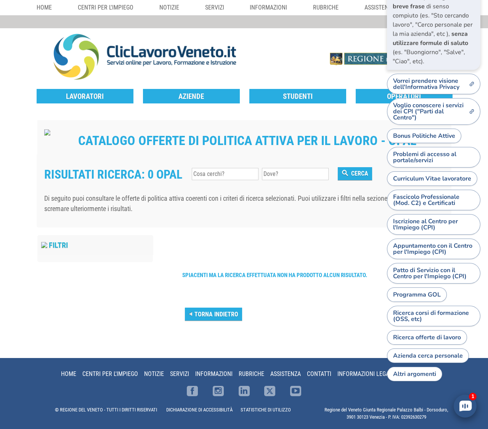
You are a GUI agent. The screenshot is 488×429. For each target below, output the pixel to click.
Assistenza (285, 373)
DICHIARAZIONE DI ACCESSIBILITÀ (199, 410)
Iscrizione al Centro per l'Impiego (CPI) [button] (425, 224)
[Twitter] (269, 391)
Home (44, 7)
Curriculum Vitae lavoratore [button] (432, 178)
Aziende (191, 96)
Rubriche (326, 7)
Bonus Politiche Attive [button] (424, 136)
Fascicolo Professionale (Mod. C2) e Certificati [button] (426, 200)
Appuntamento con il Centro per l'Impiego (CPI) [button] (432, 249)
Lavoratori (85, 96)
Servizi (214, 7)
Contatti (319, 373)
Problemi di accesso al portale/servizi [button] (424, 157)
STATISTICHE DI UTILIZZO (266, 410)
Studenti (298, 96)
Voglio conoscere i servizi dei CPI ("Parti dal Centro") (428, 111)
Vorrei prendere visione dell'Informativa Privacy (426, 84)
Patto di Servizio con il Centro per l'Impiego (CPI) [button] (430, 273)
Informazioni (268, 7)
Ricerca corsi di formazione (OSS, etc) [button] (431, 316)
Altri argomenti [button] (414, 374)
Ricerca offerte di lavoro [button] (427, 337)
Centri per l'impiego (105, 7)
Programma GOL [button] (417, 294)
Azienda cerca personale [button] (428, 356)
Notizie (169, 7)
